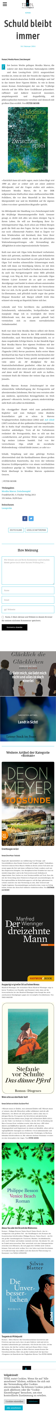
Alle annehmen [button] (14, 1407)
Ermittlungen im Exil (10, 849)
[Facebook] (24, 518)
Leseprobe (7, 508)
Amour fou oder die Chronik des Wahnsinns (19, 1228)
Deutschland (16, 530)
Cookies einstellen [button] (14, 1401)
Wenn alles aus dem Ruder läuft (15, 1097)
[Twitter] (31, 518)
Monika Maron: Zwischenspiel (16, 491)
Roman (28, 13)
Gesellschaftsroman (36, 530)
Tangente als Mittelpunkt (12, 1336)
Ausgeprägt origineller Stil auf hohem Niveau (20, 984)
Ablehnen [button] (33, 1401)
